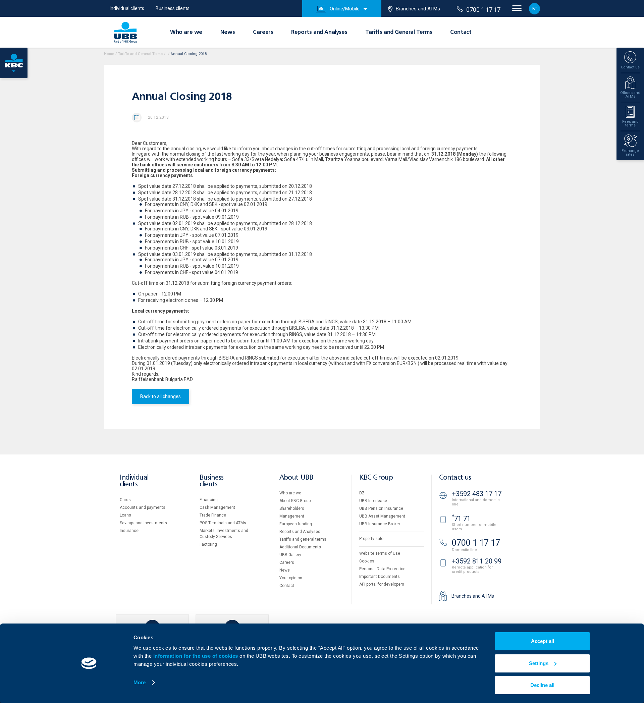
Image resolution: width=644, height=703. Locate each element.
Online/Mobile (345, 9)
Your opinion (290, 578)
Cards (125, 499)
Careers (263, 32)
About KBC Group (295, 500)
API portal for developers (381, 584)
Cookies (366, 561)
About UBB (296, 478)
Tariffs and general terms (302, 539)
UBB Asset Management (382, 516)
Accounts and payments (142, 507)
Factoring (208, 544)
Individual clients (127, 8)
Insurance (129, 530)
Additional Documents (300, 547)
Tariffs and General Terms (398, 32)
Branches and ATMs (418, 9)
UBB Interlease (373, 500)
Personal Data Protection (382, 568)
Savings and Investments (143, 523)
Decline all (542, 685)
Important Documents (379, 576)
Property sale (371, 538)
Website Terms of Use (379, 553)
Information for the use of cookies (196, 656)
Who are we (186, 32)
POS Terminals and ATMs (223, 523)
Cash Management (217, 507)
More (139, 682)
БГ (534, 8)
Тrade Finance (213, 515)
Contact (460, 32)
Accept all (542, 641)
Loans (125, 515)
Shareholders (291, 508)
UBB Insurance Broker (379, 524)
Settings (538, 663)
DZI (362, 493)
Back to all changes (160, 396)
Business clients (173, 8)
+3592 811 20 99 (476, 561)
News (227, 32)
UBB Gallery (290, 554)
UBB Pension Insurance (381, 508)
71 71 (461, 519)
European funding (295, 524)
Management (291, 516)
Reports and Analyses (319, 32)
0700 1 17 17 (483, 9)
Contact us (455, 478)
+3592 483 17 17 (476, 494)
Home (109, 54)
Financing (209, 499)
